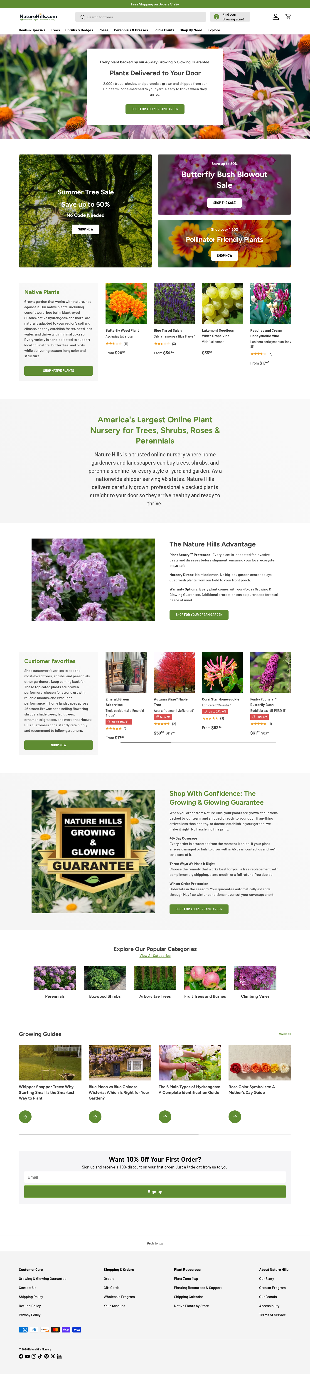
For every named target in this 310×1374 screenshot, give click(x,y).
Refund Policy (30, 1305)
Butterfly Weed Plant (122, 330)
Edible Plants (163, 30)
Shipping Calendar (188, 1296)
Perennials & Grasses (131, 30)
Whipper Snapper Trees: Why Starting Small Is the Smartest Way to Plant (46, 1092)
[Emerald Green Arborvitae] (126, 672)
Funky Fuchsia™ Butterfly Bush (263, 702)
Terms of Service (272, 1315)
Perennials (54, 996)
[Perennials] (55, 978)
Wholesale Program (119, 1296)
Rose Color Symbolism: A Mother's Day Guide (252, 1089)
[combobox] (140, 17)
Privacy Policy (30, 1315)
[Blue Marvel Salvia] (174, 303)
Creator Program (272, 1287)
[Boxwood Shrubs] (105, 978)
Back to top (155, 1243)
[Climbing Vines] (255, 978)
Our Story (266, 1278)
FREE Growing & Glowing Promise (174, 4)
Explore (214, 30)
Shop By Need (191, 30)
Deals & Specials (32, 30)
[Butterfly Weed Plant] (126, 303)
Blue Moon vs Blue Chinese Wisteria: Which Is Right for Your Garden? (119, 1092)
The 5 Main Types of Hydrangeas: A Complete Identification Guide (189, 1089)
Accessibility (269, 1305)
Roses (103, 30)
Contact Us (27, 1287)
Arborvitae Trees (155, 996)
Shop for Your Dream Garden (155, 109)
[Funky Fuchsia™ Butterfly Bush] (270, 672)
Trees (55, 30)
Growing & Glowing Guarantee (42, 1278)
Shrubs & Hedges (79, 30)
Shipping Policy (31, 1296)
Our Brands (268, 1296)
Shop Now (85, 229)
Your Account (114, 1305)
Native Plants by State (191, 1305)
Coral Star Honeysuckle (220, 699)
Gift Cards (112, 1287)
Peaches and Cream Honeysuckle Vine (266, 333)
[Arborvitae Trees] (155, 978)
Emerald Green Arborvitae (117, 702)
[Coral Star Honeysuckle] (222, 672)
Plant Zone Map (186, 1278)
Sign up (155, 1192)
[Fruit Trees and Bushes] (205, 978)
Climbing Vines (255, 996)
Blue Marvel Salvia (168, 330)
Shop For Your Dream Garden (199, 615)
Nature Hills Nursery (39, 1349)
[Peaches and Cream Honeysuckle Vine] (270, 303)
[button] (230, 17)
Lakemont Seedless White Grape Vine (218, 333)
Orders (109, 1278)
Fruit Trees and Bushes (205, 996)
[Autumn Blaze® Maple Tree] (174, 672)
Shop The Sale (224, 203)
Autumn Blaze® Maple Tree (171, 702)
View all (285, 1034)
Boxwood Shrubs (105, 996)
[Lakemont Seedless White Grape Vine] (222, 303)
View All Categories (155, 955)
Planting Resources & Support (198, 1287)
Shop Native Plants (58, 370)
